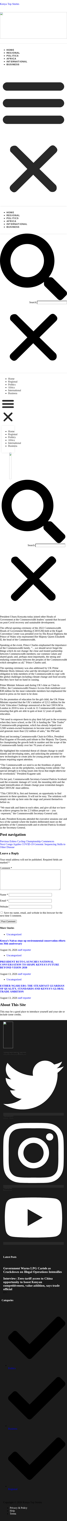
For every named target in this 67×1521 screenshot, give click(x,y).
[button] (33, 135)
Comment (6, 868)
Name (4, 894)
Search (32, 302)
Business (13, 64)
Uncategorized (14, 934)
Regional (13, 53)
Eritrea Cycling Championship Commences (27, 841)
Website (4, 906)
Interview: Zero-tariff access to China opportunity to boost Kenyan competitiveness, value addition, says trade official (31, 1284)
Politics (13, 55)
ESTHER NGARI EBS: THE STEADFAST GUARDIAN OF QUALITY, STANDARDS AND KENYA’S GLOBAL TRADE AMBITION (32, 988)
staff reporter (24, 950)
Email (4, 900)
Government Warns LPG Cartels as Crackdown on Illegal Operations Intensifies (32, 1270)
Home (10, 50)
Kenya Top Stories (9, 4)
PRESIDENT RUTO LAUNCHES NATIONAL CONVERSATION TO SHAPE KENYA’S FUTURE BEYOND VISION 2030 (29, 964)
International (17, 61)
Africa (11, 58)
